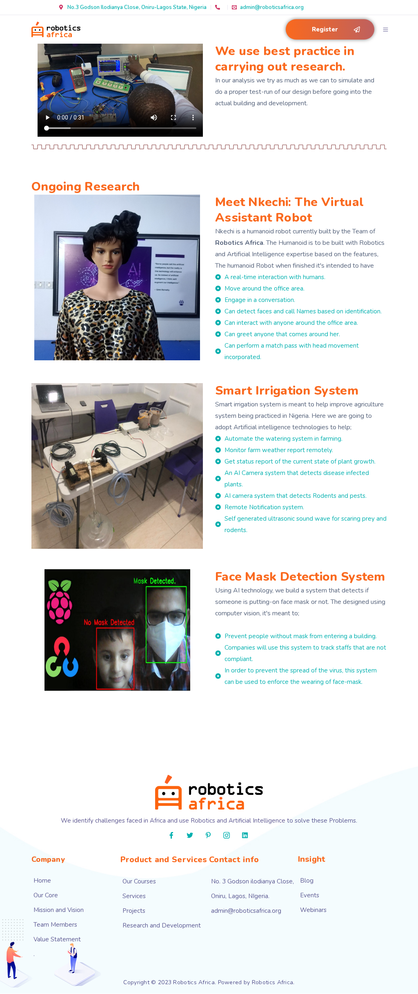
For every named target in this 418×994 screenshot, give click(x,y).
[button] (330, 29)
